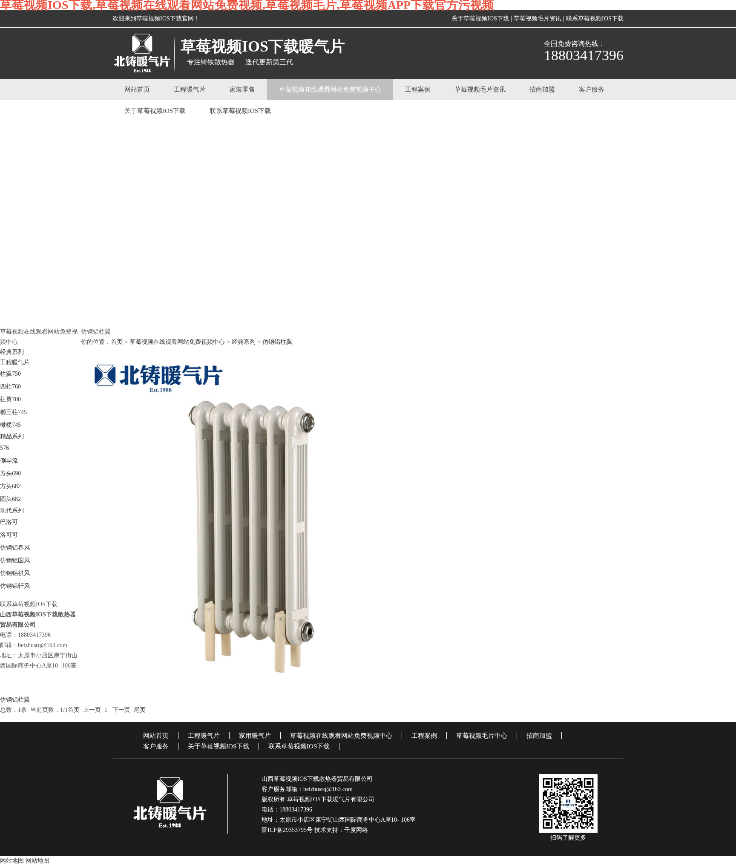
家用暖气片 (255, 735)
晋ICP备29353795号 (287, 830)
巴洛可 (9, 522)
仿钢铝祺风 (15, 573)
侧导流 (9, 460)
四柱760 (10, 386)
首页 (117, 342)
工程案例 (418, 89)
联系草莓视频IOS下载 (595, 18)
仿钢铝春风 (15, 547)
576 (4, 448)
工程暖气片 (190, 89)
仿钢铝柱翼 (277, 342)
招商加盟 (542, 89)
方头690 (10, 473)
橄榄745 (10, 425)
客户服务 (591, 89)
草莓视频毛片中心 (481, 735)
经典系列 (12, 352)
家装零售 (242, 89)
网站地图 (12, 860)
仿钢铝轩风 (15, 586)
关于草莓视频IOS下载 (480, 18)
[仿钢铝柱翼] (368, 524)
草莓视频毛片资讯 (537, 18)
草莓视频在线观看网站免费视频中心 (330, 89)
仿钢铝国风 (15, 560)
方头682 (10, 486)
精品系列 (12, 436)
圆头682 (10, 499)
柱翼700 (10, 399)
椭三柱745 (13, 412)
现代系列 (12, 510)
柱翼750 (10, 374)
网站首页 (137, 89)
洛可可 (9, 535)
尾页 (140, 710)
